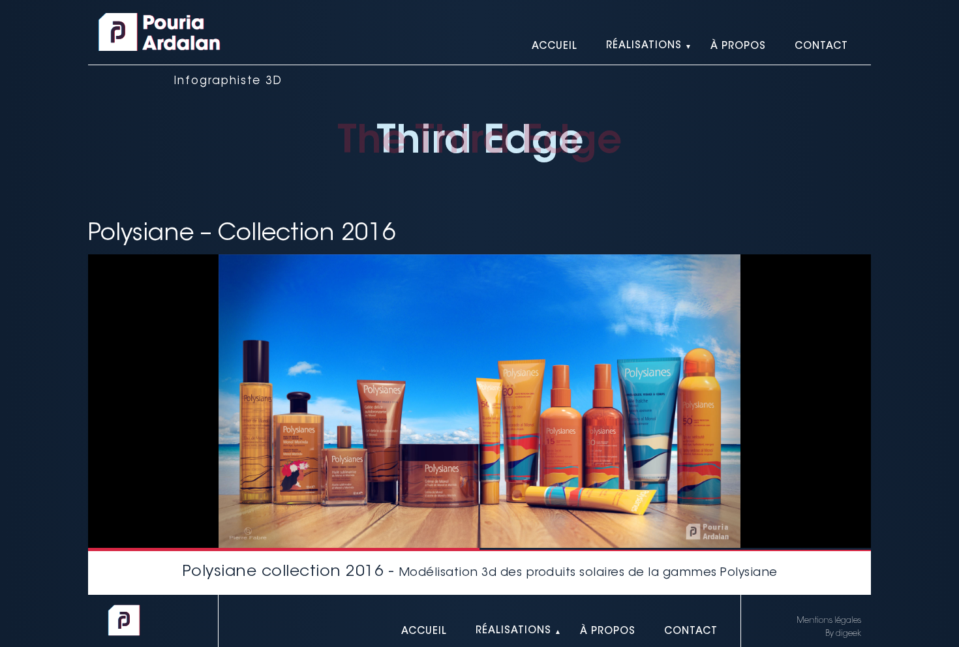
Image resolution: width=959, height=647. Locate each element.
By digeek (843, 634)
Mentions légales (829, 621)
